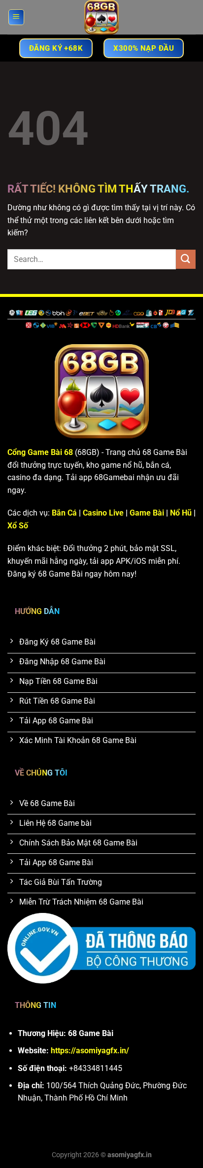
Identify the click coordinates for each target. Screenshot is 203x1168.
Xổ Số (17, 525)
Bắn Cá (64, 513)
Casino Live (103, 513)
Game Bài (147, 513)
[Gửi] (186, 259)
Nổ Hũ (181, 513)
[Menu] (16, 17)
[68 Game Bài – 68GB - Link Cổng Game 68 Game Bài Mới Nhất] (101, 17)
